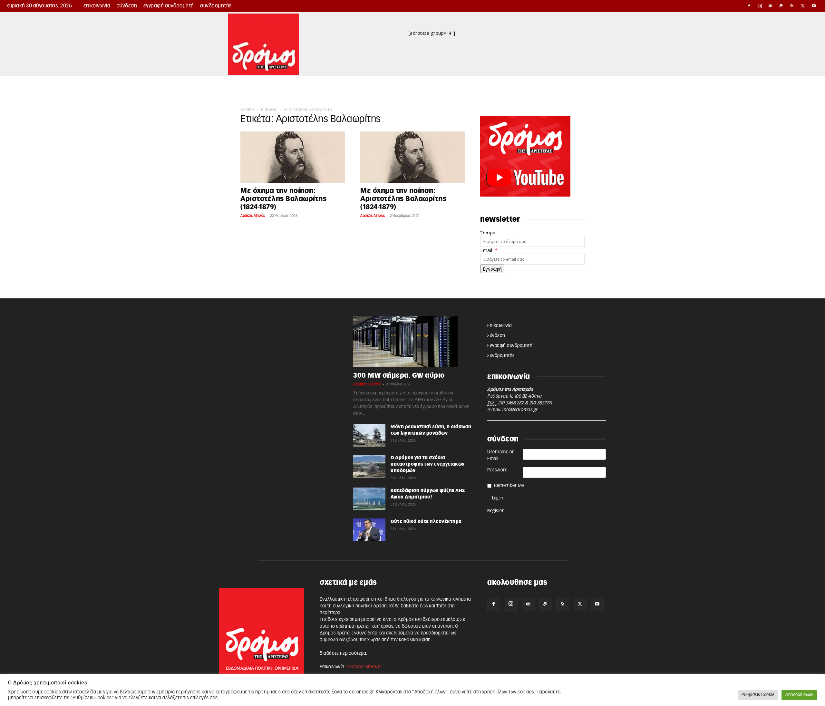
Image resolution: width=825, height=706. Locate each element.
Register (495, 511)
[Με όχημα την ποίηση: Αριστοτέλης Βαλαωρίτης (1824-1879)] (292, 157)
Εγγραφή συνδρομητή (168, 5)
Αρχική (247, 109)
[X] (803, 6)
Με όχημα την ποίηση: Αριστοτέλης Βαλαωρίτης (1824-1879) (283, 199)
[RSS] (792, 6)
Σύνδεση (127, 5)
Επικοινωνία (97, 5)
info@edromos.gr (520, 410)
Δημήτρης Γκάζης (367, 384)
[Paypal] (781, 6)
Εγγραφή (492, 269)
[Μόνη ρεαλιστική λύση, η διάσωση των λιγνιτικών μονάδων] (369, 435)
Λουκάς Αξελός (252, 216)
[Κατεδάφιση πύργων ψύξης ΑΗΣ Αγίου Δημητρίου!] (369, 499)
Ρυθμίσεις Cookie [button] (758, 695)
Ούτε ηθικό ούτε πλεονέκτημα (426, 521)
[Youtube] (814, 6)
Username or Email (500, 455)
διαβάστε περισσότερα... (345, 653)
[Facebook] (749, 6)
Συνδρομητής (216, 5)
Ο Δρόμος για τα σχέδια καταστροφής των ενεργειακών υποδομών (428, 464)
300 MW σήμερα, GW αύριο (399, 375)
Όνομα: (488, 232)
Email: (489, 250)
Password (497, 470)
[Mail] (770, 6)
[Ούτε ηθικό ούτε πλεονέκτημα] (369, 529)
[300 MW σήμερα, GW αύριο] (412, 341)
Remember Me (509, 485)
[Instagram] (760, 6)
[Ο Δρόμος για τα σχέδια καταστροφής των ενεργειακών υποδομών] (369, 466)
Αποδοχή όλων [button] (799, 695)
